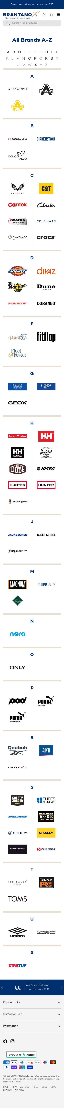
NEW (14, 1087)
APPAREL (19, 1090)
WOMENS (24, 1087)
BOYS (53, 1087)
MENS (35, 1087)
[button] (51, 14)
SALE (6, 1087)
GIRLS (44, 1087)
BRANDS (7, 1090)
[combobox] (32, 23)
